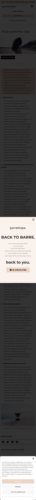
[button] (33, 458)
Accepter (18, 481)
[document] (18, 250)
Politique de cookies (10, 496)
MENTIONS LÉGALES (25, 496)
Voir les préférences (18, 492)
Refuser (18, 487)
